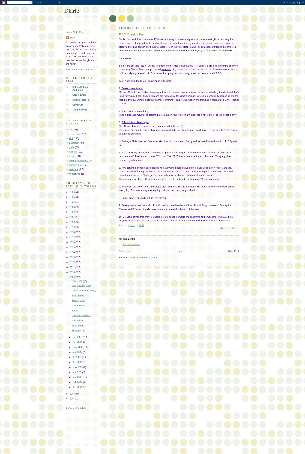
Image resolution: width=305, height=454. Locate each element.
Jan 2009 (78, 387)
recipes (72, 156)
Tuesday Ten (78, 300)
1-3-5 (74, 310)
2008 (72, 393)
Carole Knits (79, 95)
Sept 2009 (78, 347)
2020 (72, 222)
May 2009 (78, 367)
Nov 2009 (78, 337)
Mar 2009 (78, 377)
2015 (72, 247)
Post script (77, 320)
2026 (72, 192)
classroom (74, 143)
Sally (72, 37)
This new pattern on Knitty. (135, 111)
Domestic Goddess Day (84, 290)
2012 (72, 262)
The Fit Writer (79, 109)
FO (70, 129)
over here (166, 69)
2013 (72, 257)
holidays (73, 151)
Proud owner (78, 305)
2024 (72, 202)
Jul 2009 (77, 357)
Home (180, 251)
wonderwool (74, 173)
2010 (72, 272)
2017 (72, 237)
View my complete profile (79, 69)
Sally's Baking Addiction (80, 88)
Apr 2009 (77, 372)
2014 (72, 252)
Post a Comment (131, 244)
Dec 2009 (78, 281)
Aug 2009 (77, 352)
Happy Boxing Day (81, 285)
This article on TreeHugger (135, 122)
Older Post (233, 251)
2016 (72, 242)
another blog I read (175, 65)
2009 (72, 277)
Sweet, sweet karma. (132, 88)
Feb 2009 (78, 382)
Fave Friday (75, 134)
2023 (72, 207)
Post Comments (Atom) (145, 257)
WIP (71, 138)
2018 (72, 232)
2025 (72, 197)
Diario (71, 10)
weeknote (73, 169)
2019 (72, 227)
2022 (72, 212)
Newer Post (125, 251)
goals (71, 147)
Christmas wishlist (81, 315)
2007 (72, 398)
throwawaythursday (78, 160)
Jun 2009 (78, 362)
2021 (72, 217)
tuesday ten (233, 228)
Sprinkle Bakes (80, 99)
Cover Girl (77, 104)
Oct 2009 (78, 342)
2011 (72, 267)
